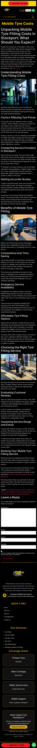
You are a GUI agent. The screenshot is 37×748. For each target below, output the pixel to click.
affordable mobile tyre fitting (16, 489)
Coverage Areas (9, 616)
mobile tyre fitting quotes (17, 492)
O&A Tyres (16, 68)
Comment (5, 507)
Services (6, 613)
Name (3, 530)
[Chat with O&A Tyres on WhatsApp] (34, 745)
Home (6, 607)
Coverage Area (28, 734)
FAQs (21, 736)
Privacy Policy (8, 734)
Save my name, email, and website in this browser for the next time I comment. (18, 553)
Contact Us (7, 620)
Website (3, 544)
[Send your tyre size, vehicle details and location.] (33, 10)
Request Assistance (18, 727)
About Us (7, 610)
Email (3, 537)
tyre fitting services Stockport (19, 494)
